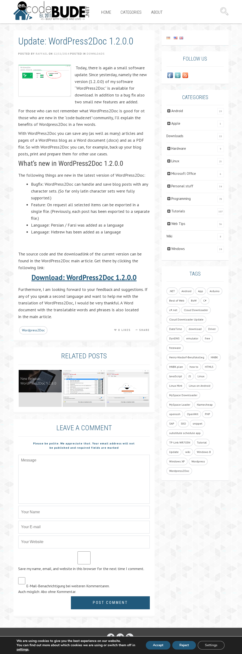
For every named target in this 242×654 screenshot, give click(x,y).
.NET (172, 291)
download (195, 329)
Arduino (215, 291)
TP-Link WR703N (179, 442)
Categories (131, 12)
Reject (184, 645)
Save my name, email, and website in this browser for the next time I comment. (81, 568)
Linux (175, 161)
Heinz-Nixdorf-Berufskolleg (186, 357)
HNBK (214, 357)
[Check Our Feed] (185, 75)
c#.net (173, 310)
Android (177, 111)
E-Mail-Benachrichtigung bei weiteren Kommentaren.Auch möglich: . (64, 589)
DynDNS (174, 338)
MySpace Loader (179, 404)
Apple (175, 123)
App (200, 291)
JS (190, 376)
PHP (207, 414)
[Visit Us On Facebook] (170, 75)
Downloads (96, 53)
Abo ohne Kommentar (58, 591)
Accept (158, 645)
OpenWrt (192, 414)
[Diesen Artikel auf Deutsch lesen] (168, 37)
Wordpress (198, 461)
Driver (212, 329)
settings (23, 649)
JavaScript (175, 376)
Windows (178, 248)
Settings (211, 645)
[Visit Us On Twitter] (178, 75)
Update (174, 452)
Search (224, 11)
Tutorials (178, 211)
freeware (175, 348)
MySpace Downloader (183, 395)
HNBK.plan (176, 367)
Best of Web (176, 300)
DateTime (175, 329)
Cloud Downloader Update (186, 319)
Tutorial (202, 442)
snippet (197, 423)
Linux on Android (199, 385)
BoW (194, 300)
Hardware (178, 148)
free (207, 338)
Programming (181, 198)
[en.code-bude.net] (51, 10)
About (157, 12)
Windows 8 (204, 452)
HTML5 (209, 367)
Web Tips (178, 223)
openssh (174, 414)
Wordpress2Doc (33, 330)
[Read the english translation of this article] (195, 37)
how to (194, 367)
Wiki (169, 236)
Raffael (42, 53)
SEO (183, 423)
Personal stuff (182, 186)
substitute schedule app (185, 433)
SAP (171, 423)
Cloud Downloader (196, 310)
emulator (192, 338)
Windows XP (177, 461)
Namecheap (205, 404)
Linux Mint (175, 385)
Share (144, 330)
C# (205, 300)
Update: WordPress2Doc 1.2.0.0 (75, 41)
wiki (187, 452)
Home (106, 12)
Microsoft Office (183, 173)
